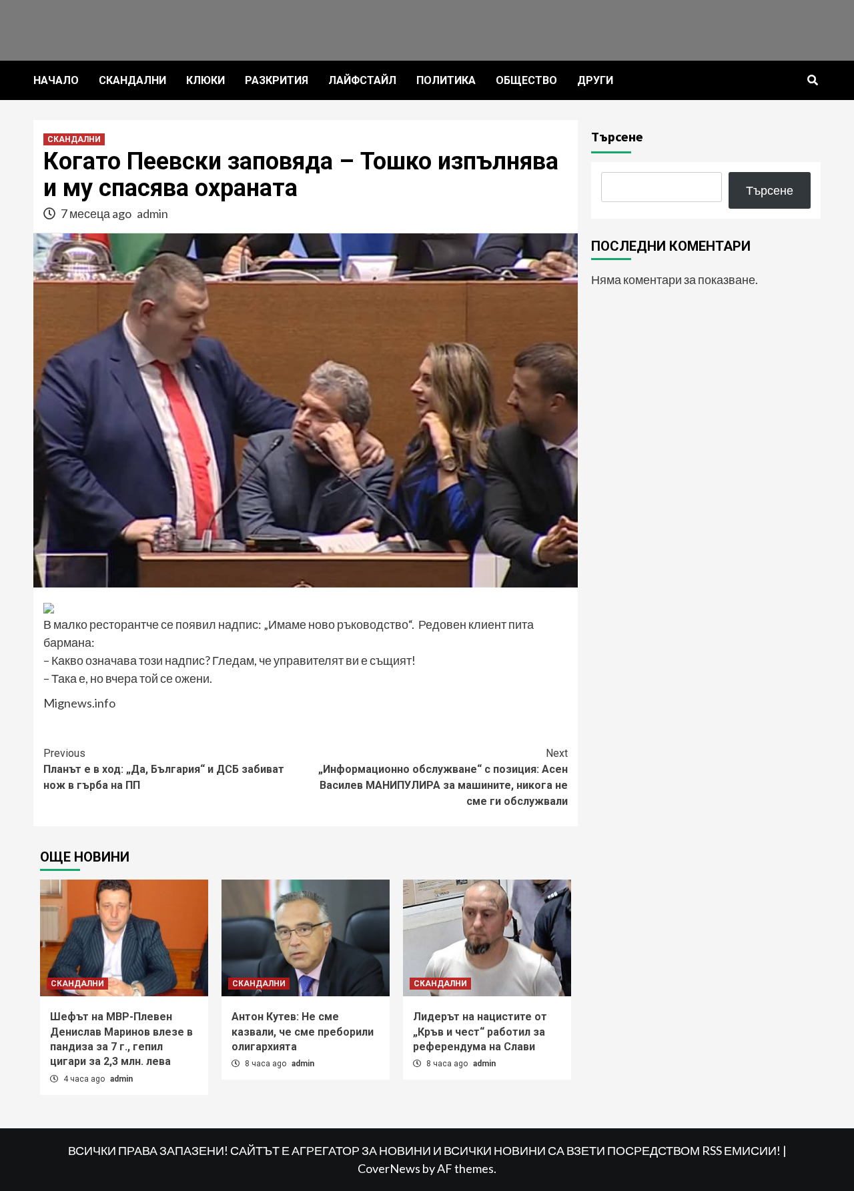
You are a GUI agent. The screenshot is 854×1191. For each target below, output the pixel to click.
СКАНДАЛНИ (132, 80)
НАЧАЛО (56, 80)
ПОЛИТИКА (446, 80)
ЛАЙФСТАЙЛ (362, 80)
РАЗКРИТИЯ (276, 80)
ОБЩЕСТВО (526, 80)
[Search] (812, 80)
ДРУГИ (595, 80)
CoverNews (389, 1168)
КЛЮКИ (205, 80)
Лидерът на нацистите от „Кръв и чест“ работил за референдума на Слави (480, 1031)
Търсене (617, 136)
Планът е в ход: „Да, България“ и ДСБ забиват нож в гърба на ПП (163, 769)
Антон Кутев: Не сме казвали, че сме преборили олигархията (303, 1031)
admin (152, 213)
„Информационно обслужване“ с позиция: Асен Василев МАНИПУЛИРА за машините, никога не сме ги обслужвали (443, 777)
